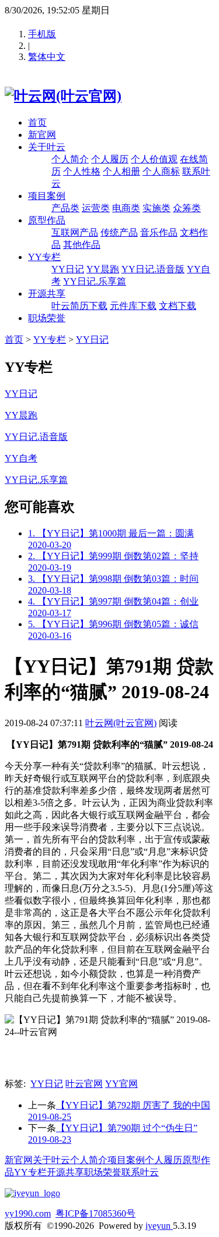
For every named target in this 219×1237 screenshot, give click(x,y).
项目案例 (46, 196)
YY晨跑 (102, 269)
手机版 (42, 34)
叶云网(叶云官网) (121, 723)
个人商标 (161, 171)
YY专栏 (44, 257)
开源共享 (46, 293)
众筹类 (187, 208)
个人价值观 (154, 159)
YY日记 (67, 269)
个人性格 (81, 171)
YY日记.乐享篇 (94, 281)
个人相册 (121, 171)
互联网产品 (74, 232)
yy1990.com (28, 1213)
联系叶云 (140, 1172)
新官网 (42, 135)
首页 (37, 122)
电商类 (126, 208)
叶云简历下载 (79, 306)
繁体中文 (46, 57)
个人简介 (70, 159)
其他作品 (81, 245)
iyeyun (159, 1226)
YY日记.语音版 (153, 269)
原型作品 (46, 220)
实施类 (156, 208)
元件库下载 (133, 306)
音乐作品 (159, 232)
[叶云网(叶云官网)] (63, 96)
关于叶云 (46, 147)
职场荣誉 (46, 318)
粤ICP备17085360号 (95, 1213)
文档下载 (177, 306)
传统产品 (119, 232)
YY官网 (121, 1084)
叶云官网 (84, 1084)
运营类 (96, 208)
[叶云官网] (32, 1193)
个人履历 (109, 159)
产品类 (65, 208)
